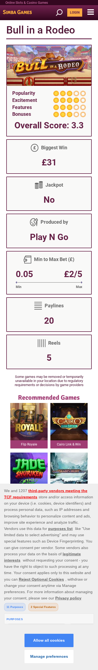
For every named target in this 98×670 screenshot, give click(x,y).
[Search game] (61, 12)
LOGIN (74, 12)
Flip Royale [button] (29, 444)
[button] (90, 12)
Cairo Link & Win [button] (69, 444)
